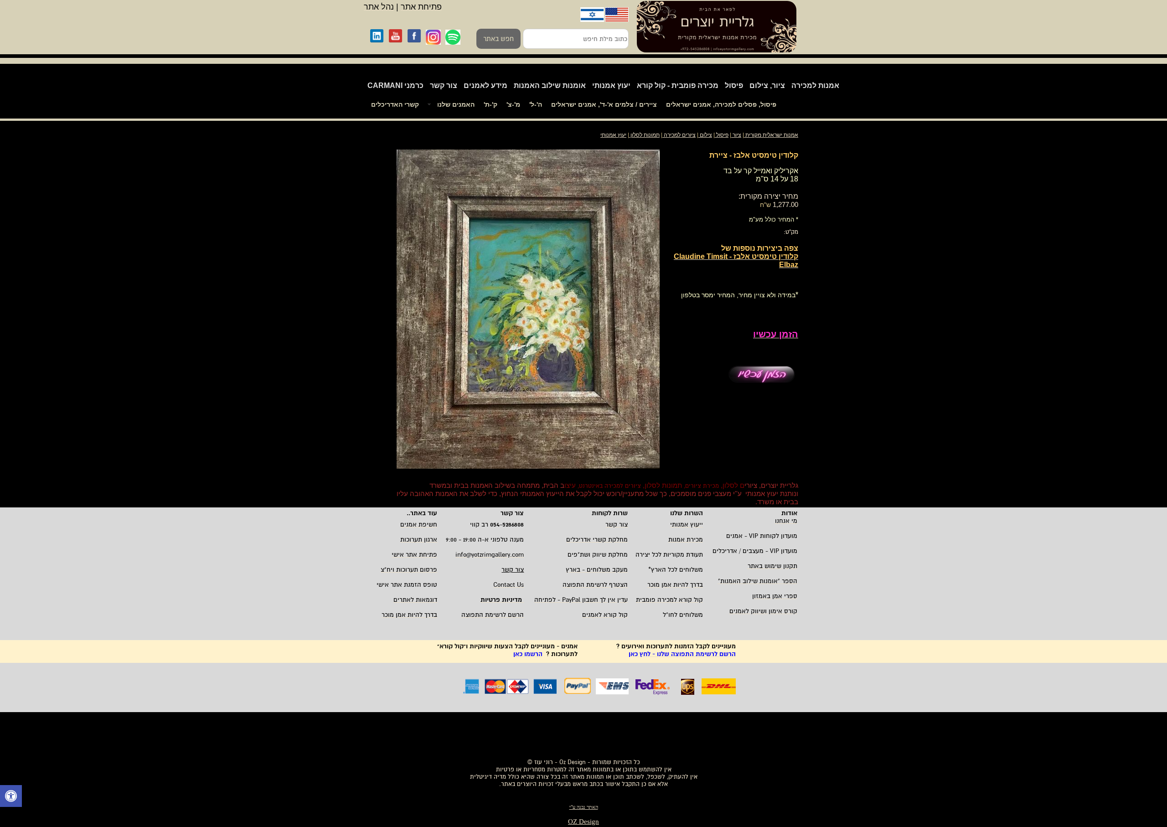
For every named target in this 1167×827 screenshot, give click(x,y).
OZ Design (583, 821)
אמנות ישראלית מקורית (771, 135)
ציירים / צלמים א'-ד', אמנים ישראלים (604, 104)
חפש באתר (498, 39)
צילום (706, 135)
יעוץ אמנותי (611, 85)
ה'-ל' (535, 104)
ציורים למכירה (680, 135)
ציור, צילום (767, 85)
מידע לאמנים (485, 85)
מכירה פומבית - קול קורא (677, 85)
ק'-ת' (490, 104)
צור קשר (443, 85)
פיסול (734, 85)
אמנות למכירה (815, 85)
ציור (737, 135)
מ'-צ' (513, 104)
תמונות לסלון (644, 135)
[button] (11, 797)
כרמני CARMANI (395, 85)
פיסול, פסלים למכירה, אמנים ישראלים (721, 104)
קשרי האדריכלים (395, 104)
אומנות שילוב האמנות (550, 85)
